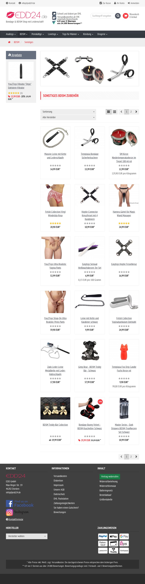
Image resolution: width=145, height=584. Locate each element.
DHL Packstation (61, 498)
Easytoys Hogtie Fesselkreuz (124, 264)
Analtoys (10, 34)
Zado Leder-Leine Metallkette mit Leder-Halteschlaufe (55, 371)
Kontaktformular (15, 519)
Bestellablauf (105, 495)
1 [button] (126, 111)
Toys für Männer (69, 34)
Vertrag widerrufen (109, 476)
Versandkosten (60, 476)
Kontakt (11, 3)
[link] (126, 16)
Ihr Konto (120, 3)
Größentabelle (106, 499)
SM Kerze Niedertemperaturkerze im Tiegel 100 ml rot (124, 158)
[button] (136, 112)
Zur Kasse (107, 3)
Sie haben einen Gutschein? (66, 507)
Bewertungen (60, 512)
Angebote (16, 55)
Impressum (58, 485)
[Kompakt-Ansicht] (109, 112)
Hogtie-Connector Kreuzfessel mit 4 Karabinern (90, 215)
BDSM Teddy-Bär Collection (55, 424)
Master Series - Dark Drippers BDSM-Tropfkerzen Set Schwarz (124, 428)
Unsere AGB (59, 489)
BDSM (23, 34)
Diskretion (58, 480)
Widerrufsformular (108, 486)
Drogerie (101, 34)
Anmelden (135, 3)
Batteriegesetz (106, 490)
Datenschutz (59, 494)
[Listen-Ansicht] (114, 112)
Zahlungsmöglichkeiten (64, 503)
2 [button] (131, 111)
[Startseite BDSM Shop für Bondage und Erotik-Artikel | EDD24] (26, 16)
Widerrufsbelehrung (109, 481)
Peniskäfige (37, 34)
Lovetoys (52, 34)
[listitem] (103, 537)
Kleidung (87, 34)
